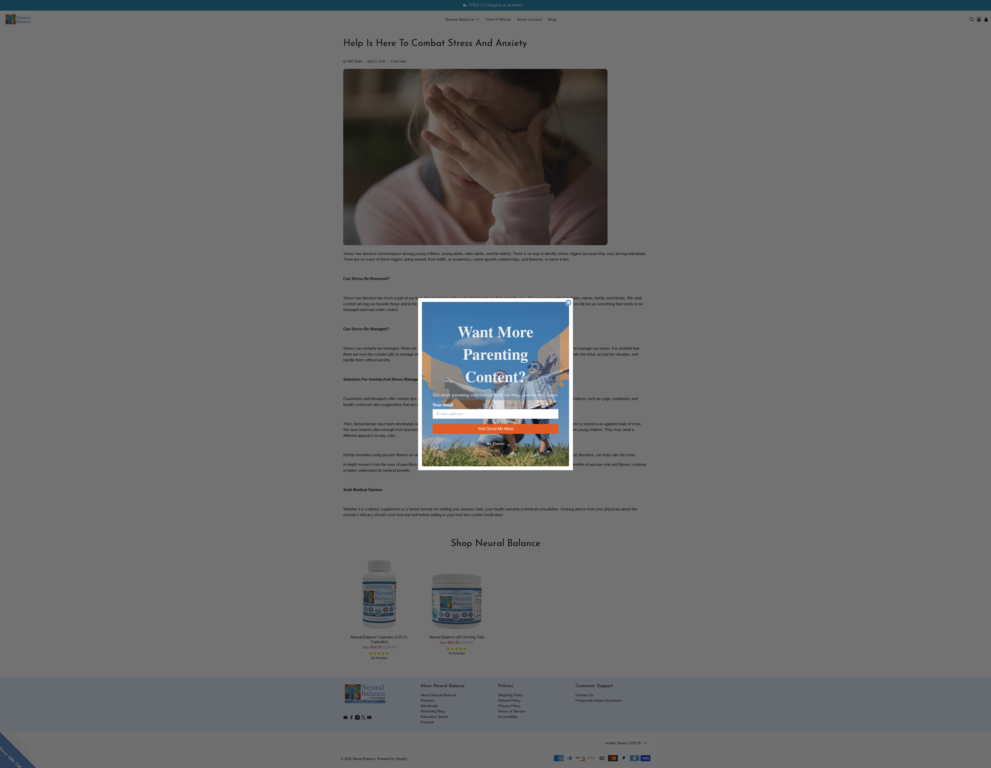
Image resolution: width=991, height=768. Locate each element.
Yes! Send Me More (496, 429)
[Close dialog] (568, 302)
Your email (443, 405)
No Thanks (496, 444)
